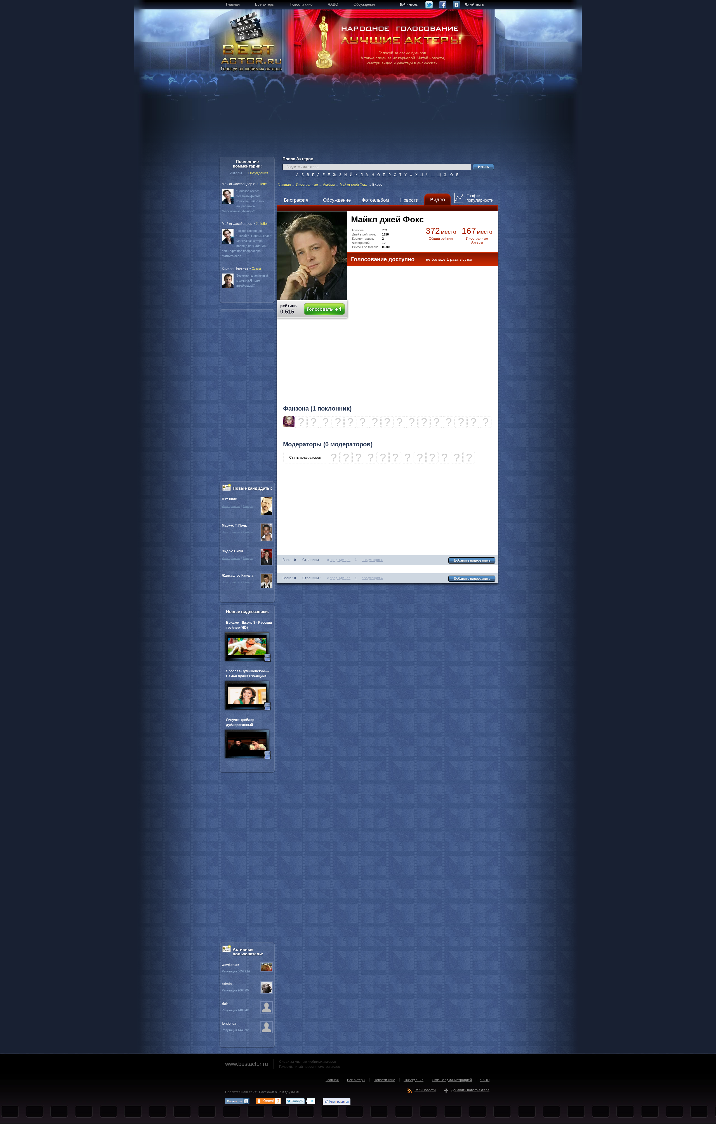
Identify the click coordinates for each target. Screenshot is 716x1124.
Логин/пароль (474, 4)
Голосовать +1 (324, 309)
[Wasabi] (289, 426)
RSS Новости (425, 1090)
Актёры (329, 185)
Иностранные (307, 185)
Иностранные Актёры (477, 240)
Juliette (261, 184)
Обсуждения (258, 173)
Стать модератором (305, 458)
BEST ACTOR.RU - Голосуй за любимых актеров (252, 57)
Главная (284, 185)
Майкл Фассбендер (237, 184)
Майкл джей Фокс (353, 185)
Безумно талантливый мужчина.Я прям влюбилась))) (252, 280)
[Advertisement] (358, 117)
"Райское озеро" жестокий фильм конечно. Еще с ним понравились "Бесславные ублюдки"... (243, 201)
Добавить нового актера (470, 1090)
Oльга (256, 268)
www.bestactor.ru (246, 1064)
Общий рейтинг (441, 239)
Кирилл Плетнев (235, 268)
